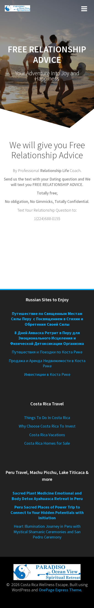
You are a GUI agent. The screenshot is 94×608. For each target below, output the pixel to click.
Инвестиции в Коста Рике (47, 374)
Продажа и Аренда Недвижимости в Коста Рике (47, 363)
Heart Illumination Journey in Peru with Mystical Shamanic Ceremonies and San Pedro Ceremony (47, 532)
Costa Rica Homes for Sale (47, 443)
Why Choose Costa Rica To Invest (47, 426)
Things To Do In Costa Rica (47, 417)
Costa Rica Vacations (47, 434)
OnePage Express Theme (60, 589)
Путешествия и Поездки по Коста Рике (47, 352)
